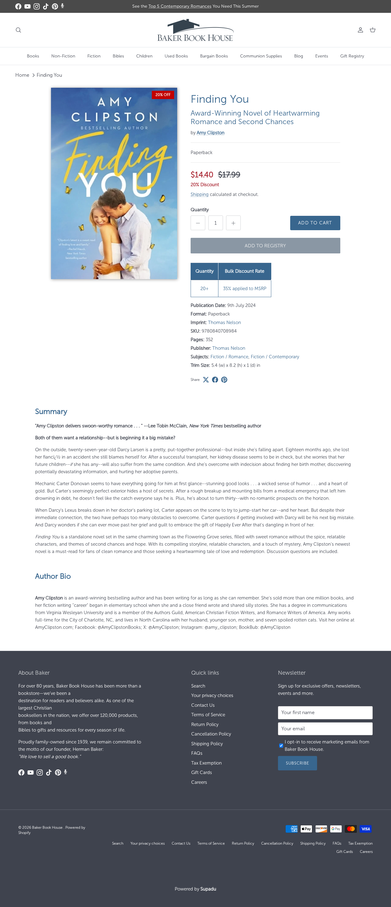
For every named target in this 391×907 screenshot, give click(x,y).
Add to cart (315, 223)
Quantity (200, 209)
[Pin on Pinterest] (224, 380)
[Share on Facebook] (215, 380)
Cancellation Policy (211, 734)
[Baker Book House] (195, 30)
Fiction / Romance (229, 356)
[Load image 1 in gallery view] (114, 183)
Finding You (49, 75)
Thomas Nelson (224, 322)
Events (321, 56)
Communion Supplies (261, 56)
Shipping (200, 194)
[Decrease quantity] (198, 223)
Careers (199, 782)
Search (198, 686)
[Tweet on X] (206, 380)
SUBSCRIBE (297, 763)
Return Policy (204, 724)
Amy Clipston (211, 132)
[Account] (359, 30)
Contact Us (203, 705)
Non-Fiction (63, 56)
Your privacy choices (212, 695)
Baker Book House (48, 827)
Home (22, 75)
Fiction (93, 56)
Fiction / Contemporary (275, 356)
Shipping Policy (207, 744)
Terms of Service (208, 714)
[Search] (18, 30)
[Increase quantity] (233, 223)
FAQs (197, 753)
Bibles (118, 56)
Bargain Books (214, 56)
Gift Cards (201, 772)
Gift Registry (352, 56)
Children (144, 56)
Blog (298, 56)
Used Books (176, 56)
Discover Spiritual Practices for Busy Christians (195, 8)
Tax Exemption (206, 763)
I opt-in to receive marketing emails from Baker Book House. (327, 745)
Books (33, 56)
